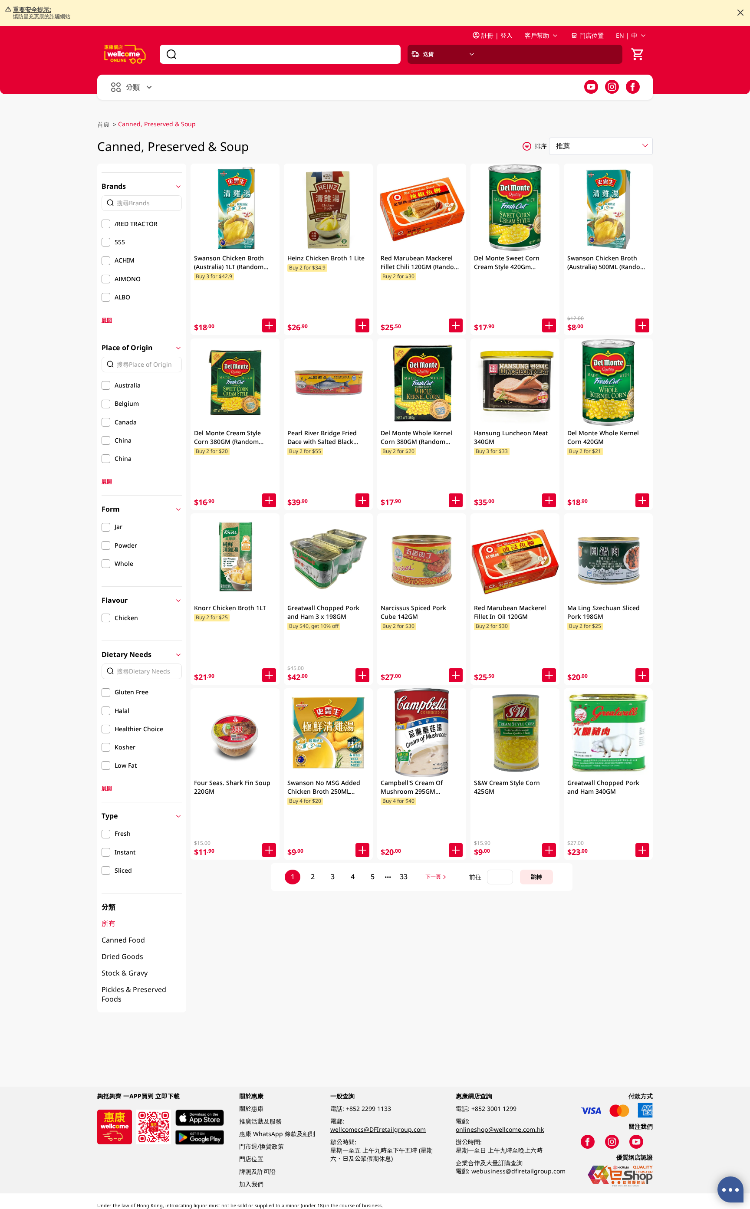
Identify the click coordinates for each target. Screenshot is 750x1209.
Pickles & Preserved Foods (134, 994)
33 (404, 876)
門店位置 (591, 35)
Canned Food (123, 940)
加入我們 (251, 1184)
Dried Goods (122, 956)
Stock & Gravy (125, 973)
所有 (108, 923)
